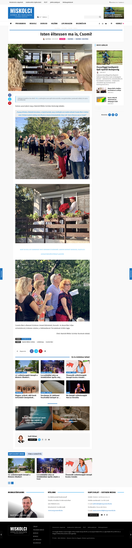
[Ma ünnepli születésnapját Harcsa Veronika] (78, 387)
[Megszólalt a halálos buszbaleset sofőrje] (101, 90)
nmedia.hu (59, 510)
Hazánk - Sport (71, 372)
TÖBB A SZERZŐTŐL (35, 454)
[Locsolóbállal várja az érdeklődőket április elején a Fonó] (52, 366)
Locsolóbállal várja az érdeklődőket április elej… (51, 376)
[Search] (100, 17)
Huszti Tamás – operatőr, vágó (20, 515)
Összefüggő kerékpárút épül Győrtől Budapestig (113, 15)
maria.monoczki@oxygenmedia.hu (104, 510)
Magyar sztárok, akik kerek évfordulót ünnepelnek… (25, 396)
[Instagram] (102, 23)
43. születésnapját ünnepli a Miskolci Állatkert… (26, 376)
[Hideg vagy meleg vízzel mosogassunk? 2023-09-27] (130, 534)
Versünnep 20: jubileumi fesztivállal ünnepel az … (50, 396)
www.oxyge (52, 510)
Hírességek (19, 392)
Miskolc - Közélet (21, 372)
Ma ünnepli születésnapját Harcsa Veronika (76, 396)
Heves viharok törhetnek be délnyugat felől (113, 99)
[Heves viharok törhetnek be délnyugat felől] (101, 99)
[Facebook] (99, 23)
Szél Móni (32, 436)
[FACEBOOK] (104, 514)
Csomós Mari (49, 342)
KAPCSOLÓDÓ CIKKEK (16, 454)
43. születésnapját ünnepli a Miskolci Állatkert (19, 476)
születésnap (40, 342)
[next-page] (12, 483)
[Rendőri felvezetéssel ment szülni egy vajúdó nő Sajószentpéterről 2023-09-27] (1, 534)
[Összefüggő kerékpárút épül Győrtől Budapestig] (109, 57)
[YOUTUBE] (101, 514)
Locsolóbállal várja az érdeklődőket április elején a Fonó (48, 477)
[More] (45, 351)
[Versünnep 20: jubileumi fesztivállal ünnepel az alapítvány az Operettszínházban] (52, 387)
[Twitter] (36, 351)
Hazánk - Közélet (109, 13)
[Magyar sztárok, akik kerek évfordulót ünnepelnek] (27, 387)
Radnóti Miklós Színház (28, 342)
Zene (68, 392)
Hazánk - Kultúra (82, 39)
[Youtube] (105, 23)
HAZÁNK (64, 28)
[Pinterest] (41, 351)
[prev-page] (9, 483)
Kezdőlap (57, 28)
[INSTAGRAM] (107, 514)
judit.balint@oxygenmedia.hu (102, 504)
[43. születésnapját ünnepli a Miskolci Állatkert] (27, 366)
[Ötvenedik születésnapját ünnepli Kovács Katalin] (78, 366)
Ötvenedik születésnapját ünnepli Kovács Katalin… (76, 376)
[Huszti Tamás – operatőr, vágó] (26, 507)
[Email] (39, 439)
